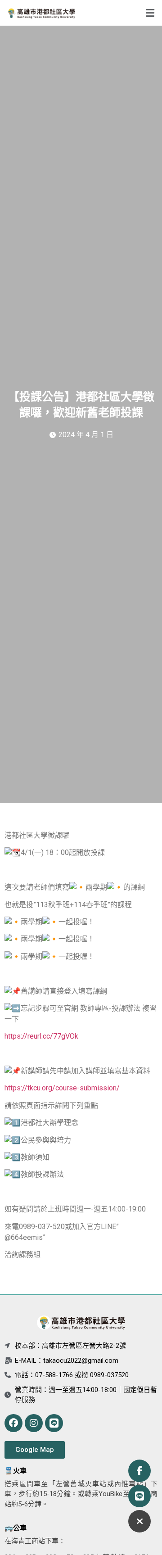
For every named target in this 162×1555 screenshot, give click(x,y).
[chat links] (139, 1521)
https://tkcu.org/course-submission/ (62, 1088)
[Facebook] (13, 1423)
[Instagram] (34, 1423)
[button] (122, 13)
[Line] (54, 1423)
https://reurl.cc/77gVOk (41, 1036)
